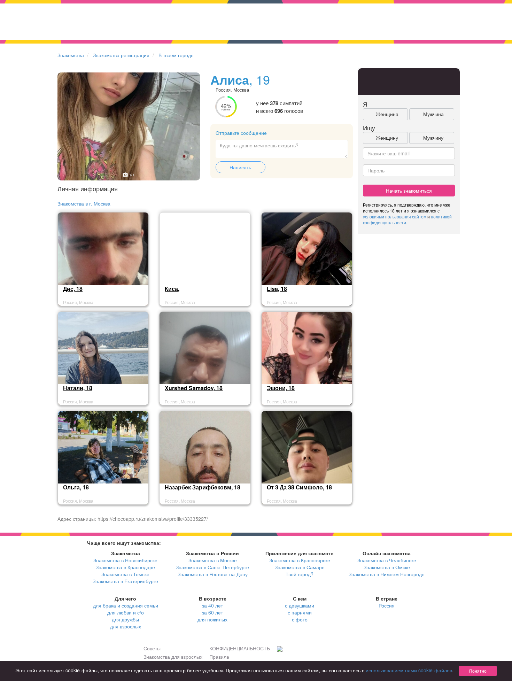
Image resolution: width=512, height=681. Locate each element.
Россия (387, 605)
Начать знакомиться (409, 190)
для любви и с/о (125, 612)
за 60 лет (212, 612)
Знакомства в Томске (125, 574)
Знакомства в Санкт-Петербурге (212, 567)
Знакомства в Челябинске (386, 560)
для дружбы (125, 619)
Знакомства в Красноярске (299, 560)
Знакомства (70, 55)
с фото (300, 619)
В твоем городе (176, 55)
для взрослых (125, 626)
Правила (219, 656)
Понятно (478, 671)
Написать (240, 167)
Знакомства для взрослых (172, 656)
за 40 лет (212, 605)
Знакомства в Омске (387, 567)
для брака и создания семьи (125, 605)
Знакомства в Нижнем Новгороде (387, 574)
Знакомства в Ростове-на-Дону (213, 574)
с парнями (300, 612)
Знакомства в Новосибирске (125, 560)
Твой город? (299, 574)
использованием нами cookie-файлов (409, 670)
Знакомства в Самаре (300, 567)
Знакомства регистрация (121, 55)
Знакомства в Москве (212, 560)
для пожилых (212, 619)
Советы (152, 648)
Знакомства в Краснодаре (125, 567)
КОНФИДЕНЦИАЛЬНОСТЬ (239, 648)
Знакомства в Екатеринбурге (125, 581)
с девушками (299, 605)
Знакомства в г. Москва (83, 203)
